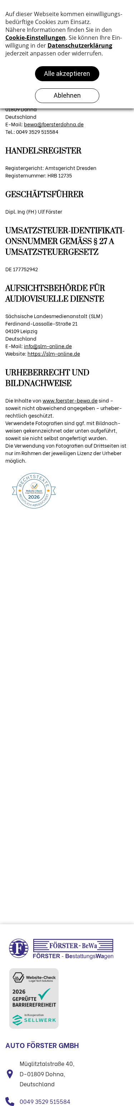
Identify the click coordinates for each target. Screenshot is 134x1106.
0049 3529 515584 (45, 1101)
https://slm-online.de (54, 353)
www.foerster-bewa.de (70, 400)
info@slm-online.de (48, 346)
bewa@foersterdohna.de (54, 124)
